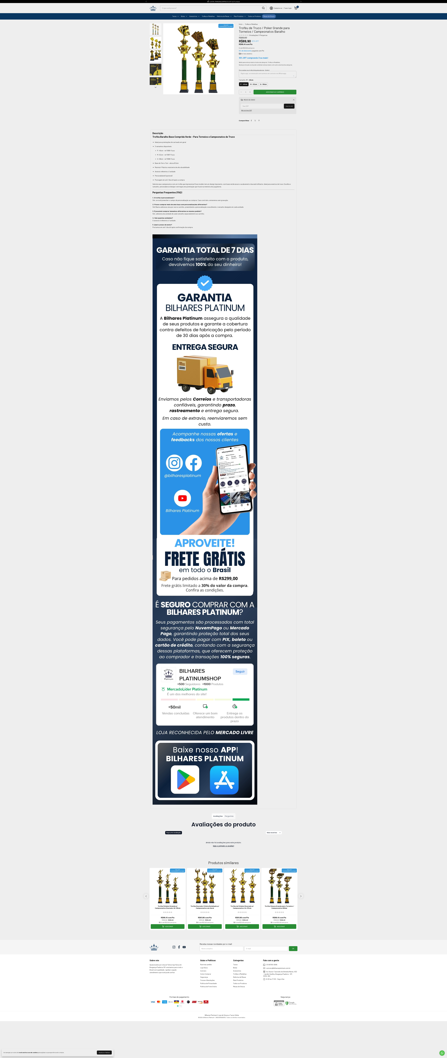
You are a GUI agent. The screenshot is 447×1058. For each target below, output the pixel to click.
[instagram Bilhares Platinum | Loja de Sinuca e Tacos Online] (173, 947)
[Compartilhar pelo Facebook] (251, 120)
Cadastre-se (278, 8)
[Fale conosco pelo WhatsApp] (442, 1053)
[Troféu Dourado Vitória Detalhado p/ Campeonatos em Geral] (205, 912)
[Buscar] (263, 8)
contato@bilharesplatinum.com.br (278, 968)
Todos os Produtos (254, 16)
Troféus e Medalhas (208, 16)
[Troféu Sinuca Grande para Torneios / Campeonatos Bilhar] (279, 912)
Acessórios (193, 16)
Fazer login (288, 8)
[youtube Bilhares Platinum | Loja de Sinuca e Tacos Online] (184, 947)
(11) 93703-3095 (271, 965)
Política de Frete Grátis (208, 986)
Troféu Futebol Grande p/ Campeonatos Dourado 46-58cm (167, 907)
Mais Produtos (238, 16)
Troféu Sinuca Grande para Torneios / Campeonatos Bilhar (279, 907)
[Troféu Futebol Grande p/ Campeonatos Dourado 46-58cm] (167, 912)
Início (240, 24)
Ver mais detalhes (246, 53)
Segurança (204, 977)
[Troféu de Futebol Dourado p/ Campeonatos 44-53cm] (242, 912)
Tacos (174, 16)
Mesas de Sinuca (268, 16)
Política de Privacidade (208, 983)
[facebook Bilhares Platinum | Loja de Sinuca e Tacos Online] (179, 947)
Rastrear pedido (206, 964)
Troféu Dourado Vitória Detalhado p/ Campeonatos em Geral (205, 907)
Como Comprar (205, 974)
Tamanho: (246, 80)
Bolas (183, 16)
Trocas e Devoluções (207, 980)
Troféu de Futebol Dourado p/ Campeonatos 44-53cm (242, 907)
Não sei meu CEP (246, 110)
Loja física (204, 968)
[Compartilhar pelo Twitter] (255, 120)
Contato (203, 971)
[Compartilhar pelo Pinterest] (259, 120)
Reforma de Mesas (223, 16)
